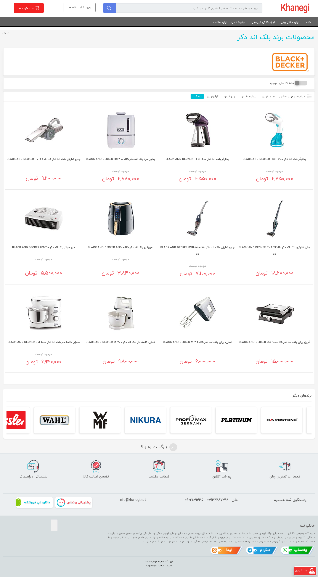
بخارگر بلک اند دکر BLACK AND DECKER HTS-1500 (197, 158)
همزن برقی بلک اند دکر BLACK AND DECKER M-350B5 (197, 341)
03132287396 (217, 500)
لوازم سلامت (220, 22)
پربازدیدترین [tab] (249, 96)
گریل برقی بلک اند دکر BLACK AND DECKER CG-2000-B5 (274, 341)
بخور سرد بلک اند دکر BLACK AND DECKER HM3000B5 (120, 158)
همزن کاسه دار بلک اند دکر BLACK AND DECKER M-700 (120, 341)
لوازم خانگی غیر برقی (263, 22)
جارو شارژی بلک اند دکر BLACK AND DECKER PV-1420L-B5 (43, 158)
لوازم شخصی (238, 22)
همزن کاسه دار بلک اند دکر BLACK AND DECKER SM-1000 (44, 341)
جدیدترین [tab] (268, 96)
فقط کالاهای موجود (281, 83)
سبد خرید (28, 8)
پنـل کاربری (301, 570)
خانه (308, 22)
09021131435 (194, 500)
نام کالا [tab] (197, 96)
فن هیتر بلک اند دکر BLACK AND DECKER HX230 (43, 247)
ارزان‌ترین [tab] (229, 96)
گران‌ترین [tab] (212, 96)
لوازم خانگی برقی (290, 22)
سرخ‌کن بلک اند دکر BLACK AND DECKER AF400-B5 (120, 247)
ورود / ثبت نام (81, 7)
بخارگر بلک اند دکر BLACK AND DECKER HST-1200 (274, 158)
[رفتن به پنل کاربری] (312, 570)
